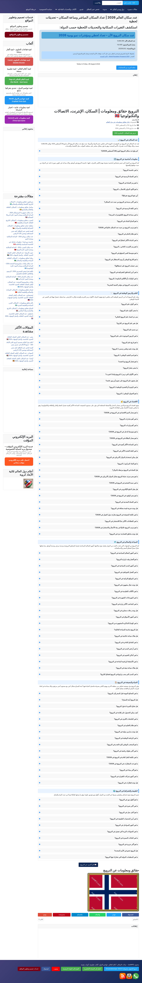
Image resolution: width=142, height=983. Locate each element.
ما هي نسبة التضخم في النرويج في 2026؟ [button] (123, 483)
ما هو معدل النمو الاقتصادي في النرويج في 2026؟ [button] (121, 413)
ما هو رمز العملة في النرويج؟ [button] (128, 183)
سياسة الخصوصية (45, 9)
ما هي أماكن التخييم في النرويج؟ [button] (127, 655)
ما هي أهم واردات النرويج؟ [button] (129, 425)
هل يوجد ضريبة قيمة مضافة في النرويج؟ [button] (124, 508)
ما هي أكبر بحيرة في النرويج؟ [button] (128, 806)
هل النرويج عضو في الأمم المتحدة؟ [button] (126, 851)
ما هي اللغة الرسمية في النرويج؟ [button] (127, 208)
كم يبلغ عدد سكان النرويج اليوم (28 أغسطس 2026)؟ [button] (119, 151)
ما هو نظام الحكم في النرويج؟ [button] (128, 234)
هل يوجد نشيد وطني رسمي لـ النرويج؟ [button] (125, 349)
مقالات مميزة (132, 9)
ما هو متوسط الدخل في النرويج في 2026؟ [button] (123, 432)
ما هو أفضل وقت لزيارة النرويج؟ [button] (127, 559)
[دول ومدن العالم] (111, 9)
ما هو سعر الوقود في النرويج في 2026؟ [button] (124, 496)
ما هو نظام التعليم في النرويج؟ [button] (127, 725)
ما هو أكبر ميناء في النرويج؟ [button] (128, 770)
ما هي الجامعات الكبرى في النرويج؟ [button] (126, 719)
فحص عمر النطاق (93, 9)
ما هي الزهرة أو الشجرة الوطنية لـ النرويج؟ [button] (123, 387)
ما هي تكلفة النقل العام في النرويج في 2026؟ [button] (122, 757)
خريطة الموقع (31, 9)
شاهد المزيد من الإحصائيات (126, 67)
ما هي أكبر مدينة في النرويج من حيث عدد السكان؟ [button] (121, 202)
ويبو (44, 914)
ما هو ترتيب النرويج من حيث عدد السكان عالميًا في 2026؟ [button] (118, 228)
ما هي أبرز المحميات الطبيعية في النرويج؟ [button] (124, 819)
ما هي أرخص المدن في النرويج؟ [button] (127, 649)
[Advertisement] (88, 92)
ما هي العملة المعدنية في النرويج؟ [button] (126, 502)
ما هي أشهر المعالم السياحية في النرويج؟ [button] (124, 553)
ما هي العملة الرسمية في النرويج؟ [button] (126, 176)
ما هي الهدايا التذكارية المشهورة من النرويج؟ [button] (123, 623)
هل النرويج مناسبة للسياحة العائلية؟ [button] (126, 630)
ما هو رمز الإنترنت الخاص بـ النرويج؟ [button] (126, 247)
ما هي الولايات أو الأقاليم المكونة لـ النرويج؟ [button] (123, 279)
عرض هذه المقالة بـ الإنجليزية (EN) (125, 133)
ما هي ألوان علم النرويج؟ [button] (129, 304)
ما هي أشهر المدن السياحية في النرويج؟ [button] (124, 566)
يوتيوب (56, 969)
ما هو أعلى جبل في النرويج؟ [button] (128, 812)
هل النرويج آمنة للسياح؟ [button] (130, 700)
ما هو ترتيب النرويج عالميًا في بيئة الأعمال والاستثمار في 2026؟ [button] (116, 528)
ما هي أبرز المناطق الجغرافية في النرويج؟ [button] (124, 272)
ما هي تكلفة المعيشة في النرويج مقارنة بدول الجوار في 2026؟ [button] (116, 515)
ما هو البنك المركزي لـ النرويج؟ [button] (127, 464)
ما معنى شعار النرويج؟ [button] (130, 368)
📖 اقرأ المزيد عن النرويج (88, 865)
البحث (97, 3)
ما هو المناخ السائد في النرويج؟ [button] (127, 221)
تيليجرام (80, 914)
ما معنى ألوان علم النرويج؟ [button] (129, 310)
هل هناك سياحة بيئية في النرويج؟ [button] (127, 668)
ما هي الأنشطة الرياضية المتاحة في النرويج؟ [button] (123, 662)
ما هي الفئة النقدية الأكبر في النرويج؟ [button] (125, 451)
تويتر (114, 914)
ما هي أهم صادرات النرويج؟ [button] (128, 419)
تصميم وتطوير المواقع (18, 35)
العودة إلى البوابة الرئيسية (71, 969)
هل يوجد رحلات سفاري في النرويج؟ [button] (126, 610)
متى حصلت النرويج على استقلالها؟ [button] (126, 266)
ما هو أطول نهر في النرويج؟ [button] (128, 800)
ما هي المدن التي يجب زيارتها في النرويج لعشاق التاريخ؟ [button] (119, 674)
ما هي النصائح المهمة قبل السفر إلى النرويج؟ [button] (123, 693)
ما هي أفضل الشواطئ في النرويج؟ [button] (126, 572)
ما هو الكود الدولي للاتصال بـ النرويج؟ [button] (125, 189)
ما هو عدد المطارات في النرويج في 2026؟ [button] (123, 764)
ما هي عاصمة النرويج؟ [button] (130, 170)
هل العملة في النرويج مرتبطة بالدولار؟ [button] (125, 470)
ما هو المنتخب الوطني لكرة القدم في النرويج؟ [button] (122, 745)
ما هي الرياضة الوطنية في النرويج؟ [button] (126, 738)
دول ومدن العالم (118, 9)
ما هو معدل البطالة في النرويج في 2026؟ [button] (124, 438)
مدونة (105, 9)
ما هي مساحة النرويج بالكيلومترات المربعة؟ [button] (123, 215)
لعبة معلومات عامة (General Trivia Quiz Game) (19, 119)
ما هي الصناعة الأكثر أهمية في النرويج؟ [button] (125, 445)
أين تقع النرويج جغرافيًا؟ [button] (130, 196)
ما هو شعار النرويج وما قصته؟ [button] (128, 362)
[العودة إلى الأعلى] (3, 979)
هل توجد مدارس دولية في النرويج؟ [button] (126, 732)
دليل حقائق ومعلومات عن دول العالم (118, 122)
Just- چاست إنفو (130, 3)
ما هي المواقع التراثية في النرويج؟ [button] (126, 579)
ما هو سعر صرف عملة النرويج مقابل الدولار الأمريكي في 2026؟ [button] (116, 476)
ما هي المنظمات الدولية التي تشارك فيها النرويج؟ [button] (121, 857)
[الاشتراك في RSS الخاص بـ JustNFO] (123, 976)
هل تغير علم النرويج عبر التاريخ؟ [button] (127, 323)
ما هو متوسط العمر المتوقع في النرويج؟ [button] (124, 253)
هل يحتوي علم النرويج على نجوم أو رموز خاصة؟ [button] (122, 381)
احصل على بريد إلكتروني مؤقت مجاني (19, 461)
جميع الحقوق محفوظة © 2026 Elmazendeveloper (121, 969)
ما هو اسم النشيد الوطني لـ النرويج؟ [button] (126, 355)
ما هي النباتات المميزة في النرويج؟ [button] (126, 838)
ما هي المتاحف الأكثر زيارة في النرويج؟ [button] (125, 604)
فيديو (81, 9)
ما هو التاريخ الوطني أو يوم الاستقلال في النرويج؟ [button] (121, 259)
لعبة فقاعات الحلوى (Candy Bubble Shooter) (19, 61)
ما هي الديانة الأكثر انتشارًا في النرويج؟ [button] (125, 240)
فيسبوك (130, 914)
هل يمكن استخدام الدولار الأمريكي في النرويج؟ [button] (122, 457)
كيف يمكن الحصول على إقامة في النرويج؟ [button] (123, 713)
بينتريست (62, 914)
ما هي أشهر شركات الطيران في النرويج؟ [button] (124, 776)
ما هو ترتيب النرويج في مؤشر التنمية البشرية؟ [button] (122, 285)
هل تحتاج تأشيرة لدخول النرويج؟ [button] (127, 706)
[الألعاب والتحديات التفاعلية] (56, 9)
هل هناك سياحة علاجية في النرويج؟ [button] (126, 636)
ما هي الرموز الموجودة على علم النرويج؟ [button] (124, 336)
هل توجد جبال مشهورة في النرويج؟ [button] (126, 585)
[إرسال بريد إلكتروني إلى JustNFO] (129, 976)
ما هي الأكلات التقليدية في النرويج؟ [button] (126, 591)
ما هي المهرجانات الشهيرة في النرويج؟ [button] (125, 598)
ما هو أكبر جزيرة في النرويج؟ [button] (128, 844)
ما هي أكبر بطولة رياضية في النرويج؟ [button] (125, 751)
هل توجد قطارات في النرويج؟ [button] (128, 783)
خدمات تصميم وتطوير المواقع (29, 969)
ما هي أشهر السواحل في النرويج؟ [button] (126, 825)
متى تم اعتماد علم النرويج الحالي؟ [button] (126, 317)
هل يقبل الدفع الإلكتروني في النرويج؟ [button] (125, 489)
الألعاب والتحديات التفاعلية (67, 9)
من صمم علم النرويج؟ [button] (130, 330)
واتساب (97, 914)
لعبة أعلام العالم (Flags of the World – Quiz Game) (19, 81)
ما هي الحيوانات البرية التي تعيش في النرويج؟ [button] (122, 831)
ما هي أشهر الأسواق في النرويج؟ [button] (127, 617)
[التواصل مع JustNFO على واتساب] (135, 976)
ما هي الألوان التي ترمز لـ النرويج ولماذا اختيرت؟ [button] (121, 374)
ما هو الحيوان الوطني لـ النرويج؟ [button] (127, 393)
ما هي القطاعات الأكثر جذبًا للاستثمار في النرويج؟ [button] (121, 521)
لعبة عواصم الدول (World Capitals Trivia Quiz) (19, 100)
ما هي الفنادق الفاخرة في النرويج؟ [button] (126, 642)
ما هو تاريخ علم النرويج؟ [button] (130, 342)
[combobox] (112, 3)
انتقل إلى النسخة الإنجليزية (92, 969)
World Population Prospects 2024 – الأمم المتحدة (114, 56)
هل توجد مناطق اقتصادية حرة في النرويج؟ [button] (123, 534)
